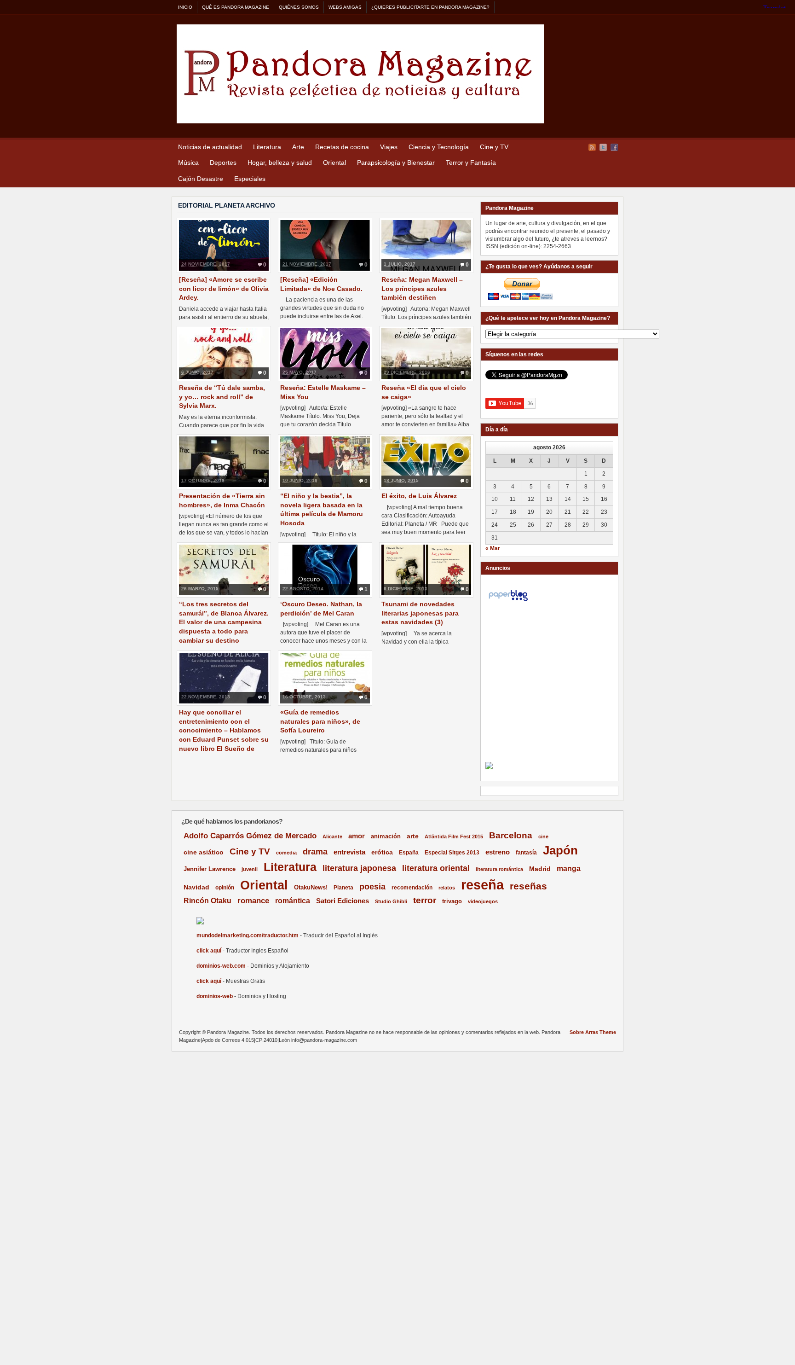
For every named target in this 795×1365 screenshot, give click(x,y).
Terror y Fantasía (471, 162)
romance (253, 900)
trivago (452, 901)
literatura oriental (436, 868)
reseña (482, 884)
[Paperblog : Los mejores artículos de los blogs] (508, 601)
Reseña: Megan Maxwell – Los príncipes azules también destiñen (422, 288)
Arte (298, 147)
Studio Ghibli (391, 901)
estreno (497, 852)
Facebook (614, 147)
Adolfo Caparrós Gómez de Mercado (250, 835)
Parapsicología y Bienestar (396, 162)
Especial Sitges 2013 (452, 852)
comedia (286, 852)
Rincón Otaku (207, 900)
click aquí (208, 950)
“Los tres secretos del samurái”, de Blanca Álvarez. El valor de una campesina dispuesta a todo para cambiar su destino (224, 622)
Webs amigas (345, 7)
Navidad (196, 887)
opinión (224, 887)
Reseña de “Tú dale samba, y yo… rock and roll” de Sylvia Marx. (222, 396)
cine (543, 836)
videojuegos (483, 901)
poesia (372, 886)
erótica (382, 852)
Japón (560, 850)
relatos (446, 887)
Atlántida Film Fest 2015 (454, 836)
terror (424, 900)
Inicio (185, 7)
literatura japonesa (359, 868)
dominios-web (214, 996)
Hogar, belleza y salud (280, 162)
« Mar (492, 548)
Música (188, 162)
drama (315, 851)
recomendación (412, 887)
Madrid (540, 868)
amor (356, 836)
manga (569, 868)
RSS (592, 147)
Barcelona (510, 835)
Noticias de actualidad (210, 147)
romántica (292, 901)
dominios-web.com (221, 966)
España (409, 852)
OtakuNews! (311, 887)
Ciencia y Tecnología (439, 147)
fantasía (526, 852)
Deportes (223, 162)
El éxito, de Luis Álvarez (419, 496)
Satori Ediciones (342, 901)
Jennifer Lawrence (210, 868)
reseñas (528, 886)
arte (413, 836)
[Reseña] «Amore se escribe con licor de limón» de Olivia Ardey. (224, 288)
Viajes (389, 147)
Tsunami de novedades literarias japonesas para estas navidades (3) (420, 613)
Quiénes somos (299, 7)
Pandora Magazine (360, 73)
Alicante (332, 836)
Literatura (267, 147)
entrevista (349, 852)
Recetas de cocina (342, 147)
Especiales (249, 178)
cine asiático (204, 852)
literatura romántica (499, 869)
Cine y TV (494, 147)
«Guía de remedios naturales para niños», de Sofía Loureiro (320, 721)
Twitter (603, 147)
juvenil (250, 869)
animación (386, 836)
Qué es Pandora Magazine (235, 7)
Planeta (343, 887)
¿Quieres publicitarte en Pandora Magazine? (430, 7)
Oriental (334, 162)
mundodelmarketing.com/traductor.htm (247, 935)
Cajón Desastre (200, 178)
